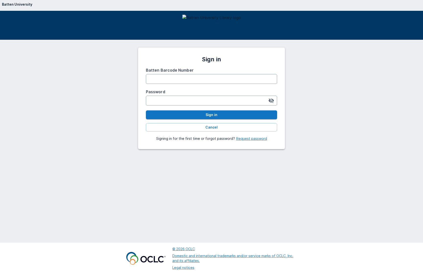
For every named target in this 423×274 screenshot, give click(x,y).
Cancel (211, 127)
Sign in (211, 115)
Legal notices (183, 267)
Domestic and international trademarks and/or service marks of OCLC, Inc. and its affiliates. (232, 258)
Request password (251, 138)
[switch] (271, 100)
